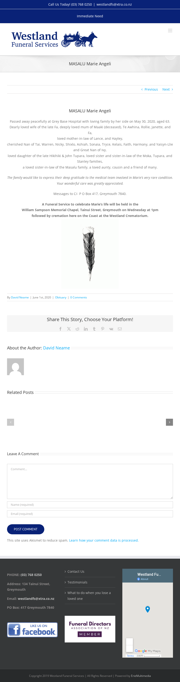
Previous (151, 89)
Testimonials (77, 582)
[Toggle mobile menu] (170, 30)
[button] (10, 422)
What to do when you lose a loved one (89, 595)
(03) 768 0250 (81, 4)
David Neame (20, 297)
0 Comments (78, 297)
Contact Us (76, 571)
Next (166, 89)
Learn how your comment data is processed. (104, 540)
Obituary (60, 297)
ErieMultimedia (141, 676)
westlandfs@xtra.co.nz (114, 4)
